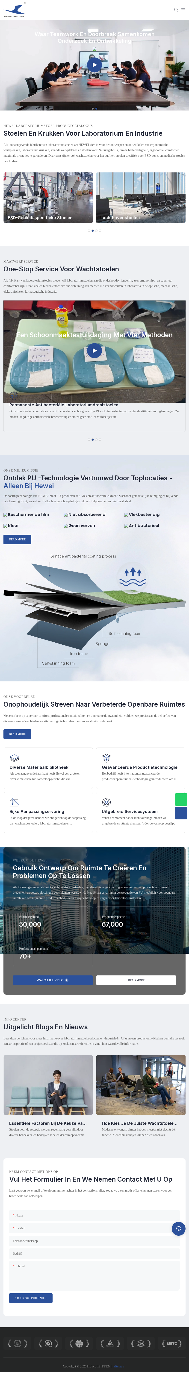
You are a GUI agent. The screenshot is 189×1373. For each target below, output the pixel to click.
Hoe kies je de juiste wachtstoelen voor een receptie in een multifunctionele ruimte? (139, 1123)
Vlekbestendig (144, 514)
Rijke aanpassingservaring (37, 811)
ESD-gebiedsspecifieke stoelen (40, 217)
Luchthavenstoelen (120, 217)
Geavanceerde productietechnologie (139, 767)
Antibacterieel (143, 525)
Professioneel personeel (34, 948)
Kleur (13, 525)
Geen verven (81, 525)
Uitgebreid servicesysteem (130, 811)
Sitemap (118, 1366)
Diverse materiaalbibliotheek (39, 767)
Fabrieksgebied (29, 917)
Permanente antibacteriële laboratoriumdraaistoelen (63, 404)
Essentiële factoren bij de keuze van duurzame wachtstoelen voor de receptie (47, 1123)
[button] (93, 109)
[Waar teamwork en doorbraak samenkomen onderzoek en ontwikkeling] (94, 48)
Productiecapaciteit (114, 917)
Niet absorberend (87, 514)
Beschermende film (28, 514)
